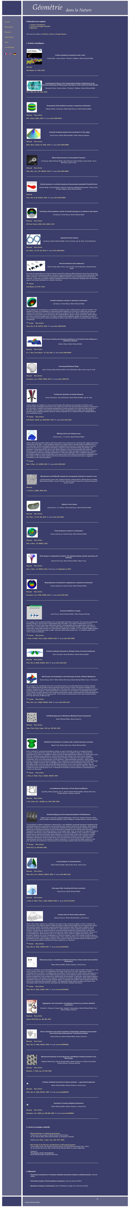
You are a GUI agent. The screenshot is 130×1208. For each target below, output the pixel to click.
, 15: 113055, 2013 (36, 464)
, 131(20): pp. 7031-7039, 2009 (42, 801)
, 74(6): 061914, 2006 (37, 1044)
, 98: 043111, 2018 (36, 197)
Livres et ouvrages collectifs (40, 26)
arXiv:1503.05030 (65, 352)
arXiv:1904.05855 (63, 145)
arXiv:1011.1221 (61, 663)
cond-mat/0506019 (62, 1092)
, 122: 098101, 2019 (38, 171)
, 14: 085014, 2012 (37, 569)
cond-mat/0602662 (62, 1044)
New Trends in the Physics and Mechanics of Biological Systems (52, 1145)
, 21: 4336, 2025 (35, 70)
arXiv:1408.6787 (63, 379)
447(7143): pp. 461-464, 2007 (38, 1019)
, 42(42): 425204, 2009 (42, 776)
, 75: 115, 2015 (39, 352)
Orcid (51, 34)
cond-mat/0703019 (62, 947)
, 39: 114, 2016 (36, 250)
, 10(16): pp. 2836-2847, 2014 (40, 420)
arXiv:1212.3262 (58, 517)
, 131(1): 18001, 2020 (34, 118)
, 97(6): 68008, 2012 (38, 595)
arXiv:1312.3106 (66, 420)
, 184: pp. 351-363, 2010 (43, 728)
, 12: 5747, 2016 (35, 287)
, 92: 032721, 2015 (36, 326)
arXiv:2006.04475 (56, 118)
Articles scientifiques (37, 25)
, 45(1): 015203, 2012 (41, 638)
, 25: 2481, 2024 (36, 92)
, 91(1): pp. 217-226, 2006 (38, 1071)
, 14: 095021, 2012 (37, 543)
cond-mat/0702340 (62, 989)
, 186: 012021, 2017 (40, 224)
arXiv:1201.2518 (62, 595)
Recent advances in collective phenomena (45, 1133)
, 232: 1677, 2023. (50, 1140)
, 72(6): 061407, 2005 (37, 1092)
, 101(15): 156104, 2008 (39, 874)
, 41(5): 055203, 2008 (41, 901)
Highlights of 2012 (64, 569)
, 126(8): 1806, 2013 (36, 490)
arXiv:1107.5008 (69, 638)
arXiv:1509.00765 (60, 326)
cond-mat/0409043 (67, 1113)
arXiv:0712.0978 (69, 901)
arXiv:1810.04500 (60, 197)
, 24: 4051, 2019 (38, 145)
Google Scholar (61, 34)
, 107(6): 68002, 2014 (38, 379)
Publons (46, 34)
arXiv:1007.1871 (64, 702)
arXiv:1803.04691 (63, 171)
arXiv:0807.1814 (65, 874)
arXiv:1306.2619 (59, 464)
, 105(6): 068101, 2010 (39, 702)
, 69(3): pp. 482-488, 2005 (40, 1113)
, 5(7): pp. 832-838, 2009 (36, 847)
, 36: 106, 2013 (36, 517)
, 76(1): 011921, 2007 (37, 989)
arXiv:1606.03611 (58, 250)
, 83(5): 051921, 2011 (37, 663)
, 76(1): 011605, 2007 (37, 947)
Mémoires (33, 28)
